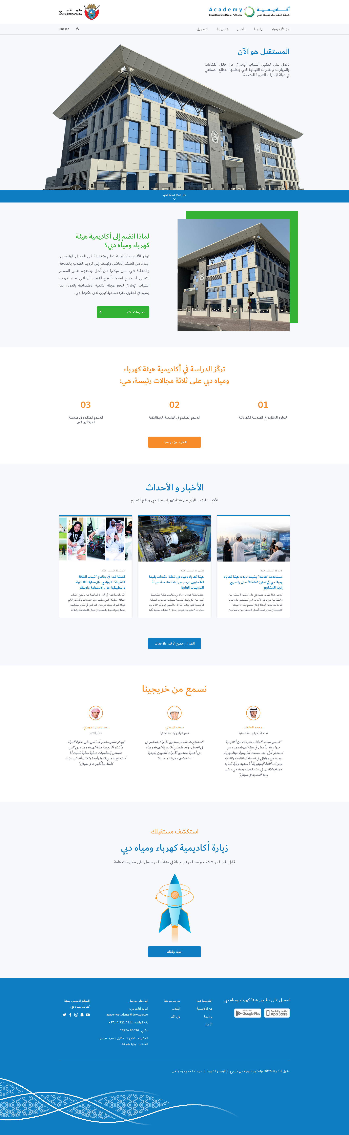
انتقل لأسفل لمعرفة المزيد (174, 195)
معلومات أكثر (136, 312)
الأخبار (241, 29)
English (64, 28)
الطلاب (176, 1008)
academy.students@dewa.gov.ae (127, 1014)
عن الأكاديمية (281, 29)
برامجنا (258, 29)
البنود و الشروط (216, 1071)
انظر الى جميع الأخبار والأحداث (175, 644)
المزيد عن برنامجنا (175, 442)
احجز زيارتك (174, 952)
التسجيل (202, 29)
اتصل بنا (222, 29)
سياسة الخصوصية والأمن (187, 1071)
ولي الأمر (175, 1016)
